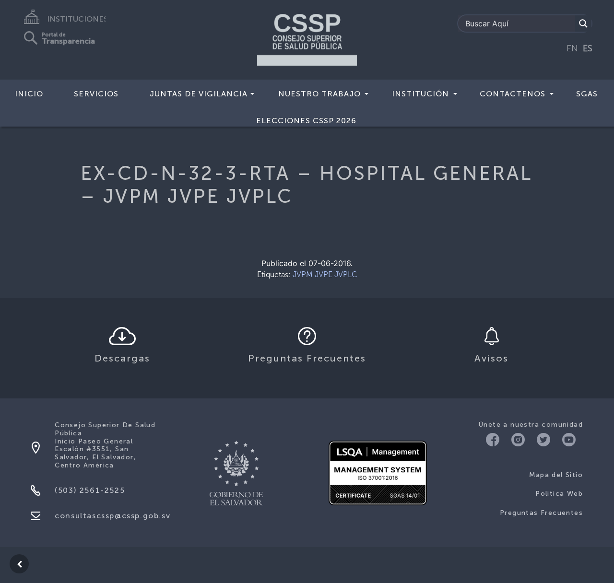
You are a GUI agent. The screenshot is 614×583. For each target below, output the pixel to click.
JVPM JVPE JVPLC (325, 274)
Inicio (29, 93)
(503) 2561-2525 (90, 490)
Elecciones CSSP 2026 (306, 120)
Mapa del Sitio (556, 475)
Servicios (96, 93)
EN (572, 48)
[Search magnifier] (583, 23)
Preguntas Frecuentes (541, 513)
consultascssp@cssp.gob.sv (112, 515)
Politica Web (559, 494)
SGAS (587, 93)
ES (587, 48)
